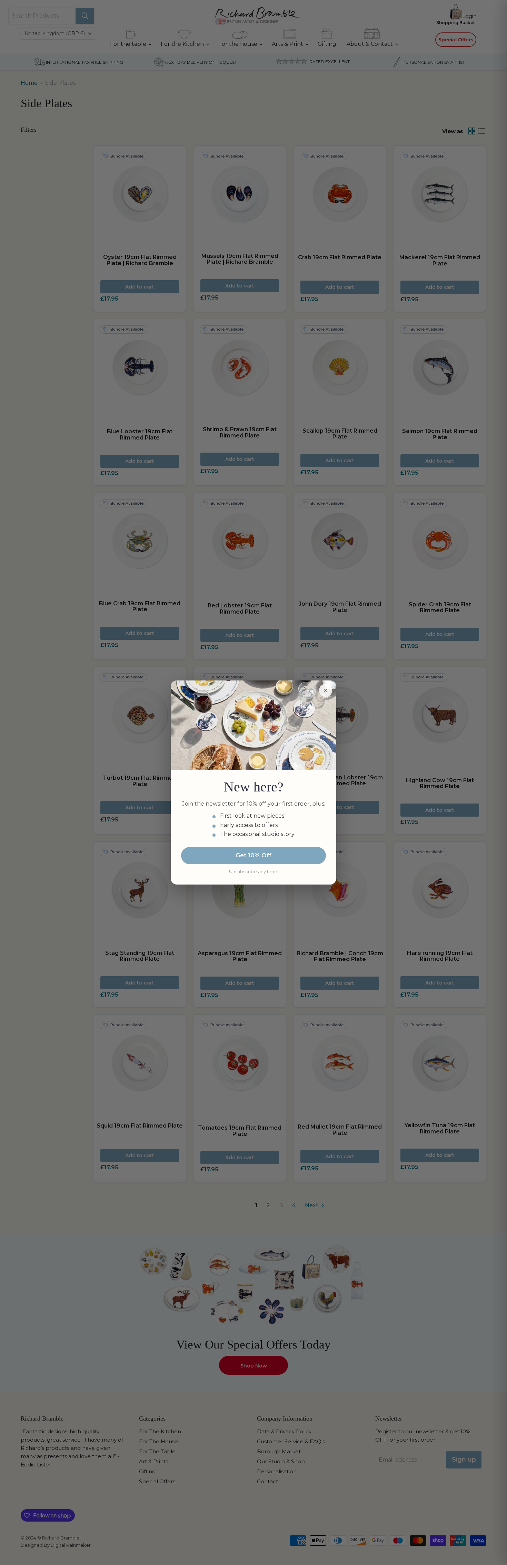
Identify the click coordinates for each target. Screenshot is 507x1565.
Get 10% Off (253, 855)
